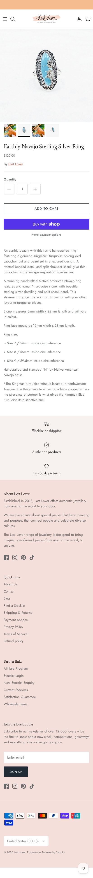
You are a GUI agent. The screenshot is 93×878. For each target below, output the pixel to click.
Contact (9, 591)
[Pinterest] (23, 557)
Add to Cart (46, 208)
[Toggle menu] (5, 19)
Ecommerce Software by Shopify (46, 852)
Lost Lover (15, 164)
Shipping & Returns (18, 612)
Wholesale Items (15, 704)
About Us (10, 584)
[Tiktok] (32, 557)
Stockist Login (14, 675)
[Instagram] (14, 557)
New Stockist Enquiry (19, 682)
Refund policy (13, 641)
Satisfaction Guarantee (20, 696)
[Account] (78, 19)
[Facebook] (6, 557)
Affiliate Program (16, 668)
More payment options (46, 235)
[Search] (15, 19)
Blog (7, 598)
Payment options (16, 619)
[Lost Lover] (46, 19)
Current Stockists (16, 689)
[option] (46, 75)
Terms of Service (16, 634)
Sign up (15, 772)
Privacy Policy (13, 626)
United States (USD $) (23, 841)
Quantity (10, 179)
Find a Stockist (14, 605)
